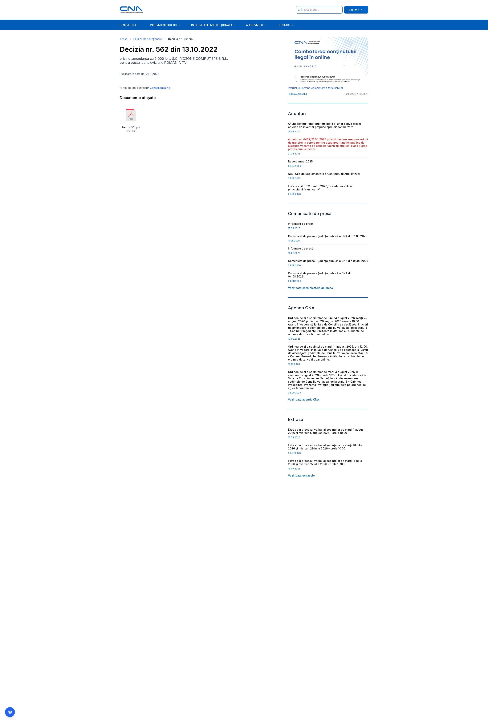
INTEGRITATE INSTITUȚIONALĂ (211, 25)
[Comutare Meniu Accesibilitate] (10, 712)
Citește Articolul (298, 94)
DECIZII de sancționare (147, 39)
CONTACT (284, 25)
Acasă (123, 39)
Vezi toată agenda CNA (303, 399)
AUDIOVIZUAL (255, 25)
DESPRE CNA (128, 25)
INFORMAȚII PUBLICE (163, 25)
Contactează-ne (160, 87)
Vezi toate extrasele (301, 475)
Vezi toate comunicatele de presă (310, 287)
